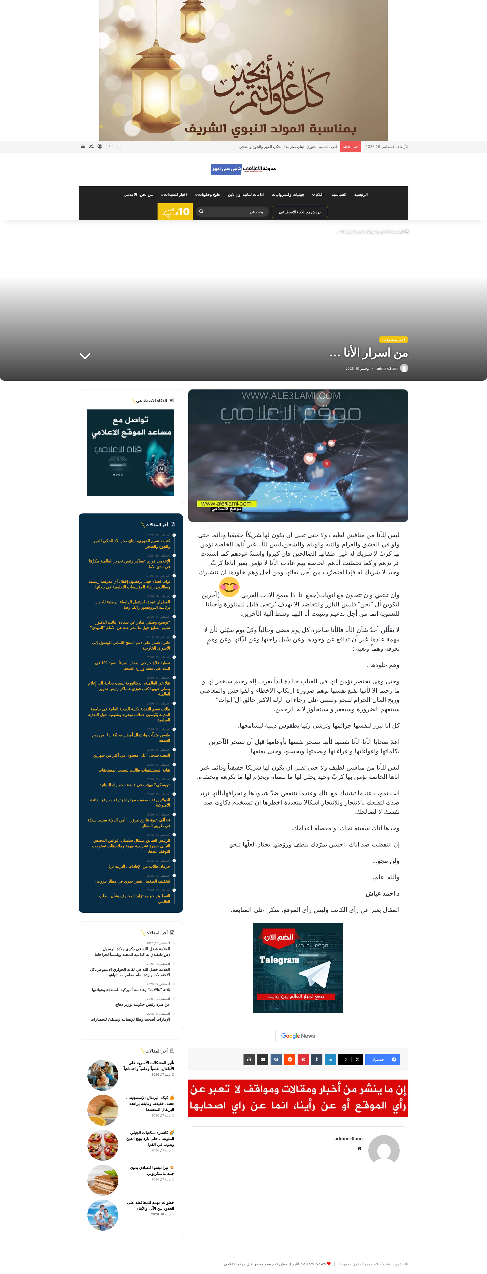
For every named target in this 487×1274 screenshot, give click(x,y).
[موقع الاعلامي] (243, 169)
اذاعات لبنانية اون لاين (246, 194)
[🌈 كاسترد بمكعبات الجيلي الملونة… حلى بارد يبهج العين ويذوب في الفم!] (102, 1145)
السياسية (339, 194)
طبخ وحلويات (209, 194)
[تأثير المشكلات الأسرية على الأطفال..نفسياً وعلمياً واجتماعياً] (102, 1075)
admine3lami (387, 368)
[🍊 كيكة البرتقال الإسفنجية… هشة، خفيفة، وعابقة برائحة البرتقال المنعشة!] (102, 1110)
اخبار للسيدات (175, 194)
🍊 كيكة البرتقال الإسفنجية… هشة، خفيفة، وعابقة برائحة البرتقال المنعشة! (150, 1104)
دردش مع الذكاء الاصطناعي (300, 212)
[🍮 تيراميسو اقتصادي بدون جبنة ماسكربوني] (102, 1180)
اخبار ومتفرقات (376, 231)
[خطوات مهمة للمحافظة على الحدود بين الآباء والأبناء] (102, 1215)
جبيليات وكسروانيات (288, 194)
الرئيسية (361, 194)
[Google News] (298, 1036)
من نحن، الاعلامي (138, 194)
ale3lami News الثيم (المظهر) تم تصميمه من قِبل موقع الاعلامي (275, 1264)
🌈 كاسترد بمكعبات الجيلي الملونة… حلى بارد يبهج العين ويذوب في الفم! (150, 1139)
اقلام (320, 194)
